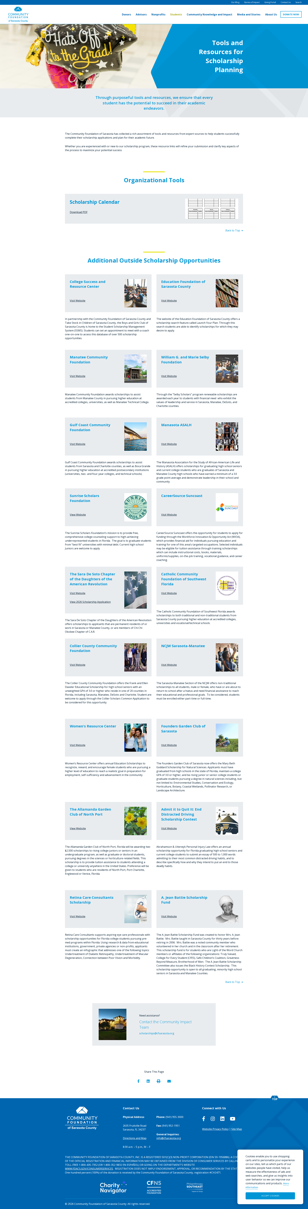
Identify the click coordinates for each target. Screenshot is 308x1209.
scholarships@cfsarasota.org (156, 1033)
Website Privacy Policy (215, 1129)
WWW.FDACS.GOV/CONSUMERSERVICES (89, 1168)
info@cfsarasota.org (168, 1138)
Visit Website (77, 300)
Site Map (236, 1129)
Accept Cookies (270, 1195)
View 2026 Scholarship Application (90, 602)
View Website (78, 514)
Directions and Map (134, 1138)
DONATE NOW (291, 14)
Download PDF (78, 212)
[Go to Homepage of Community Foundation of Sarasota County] (18, 14)
